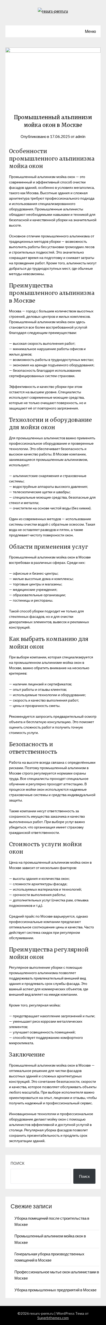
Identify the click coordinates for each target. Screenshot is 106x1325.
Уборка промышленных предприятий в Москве (55, 1289)
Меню (90, 31)
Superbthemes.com (53, 1317)
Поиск (17, 1163)
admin (80, 136)
